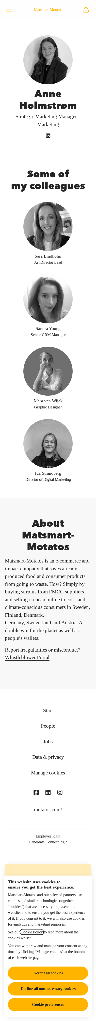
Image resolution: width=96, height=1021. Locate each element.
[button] (86, 10)
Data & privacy (48, 757)
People (48, 726)
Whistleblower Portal (27, 657)
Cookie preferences (48, 1004)
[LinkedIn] (48, 136)
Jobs (48, 742)
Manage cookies (48, 773)
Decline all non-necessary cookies (48, 989)
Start (48, 710)
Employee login (48, 836)
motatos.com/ (48, 809)
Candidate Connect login (48, 842)
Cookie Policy (32, 932)
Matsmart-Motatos (48, 10)
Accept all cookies (48, 973)
